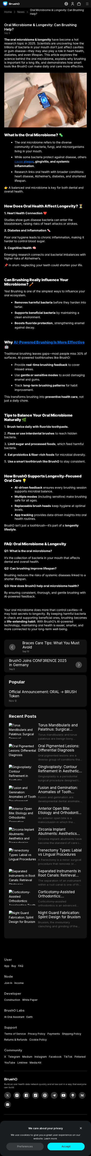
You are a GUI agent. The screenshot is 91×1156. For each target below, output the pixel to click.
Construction (12, 999)
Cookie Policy (38, 1039)
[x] (7, 1095)
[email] (7, 1104)
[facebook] (26, 1095)
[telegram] (54, 1095)
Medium (27, 1056)
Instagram (40, 1056)
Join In (8, 983)
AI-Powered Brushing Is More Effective (49, 342)
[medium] (82, 1095)
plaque (29, 161)
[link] (72, 1095)
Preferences (25, 1146)
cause (19, 161)
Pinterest (80, 1056)
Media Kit (35, 1062)
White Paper (29, 999)
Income (19, 983)
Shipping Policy (71, 1033)
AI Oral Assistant (14, 1016)
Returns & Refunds (15, 1039)
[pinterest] (44, 1095)
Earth (29, 1016)
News (21, 11)
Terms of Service (15, 1033)
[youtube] (63, 1095)
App (6, 966)
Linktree (22, 1062)
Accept (66, 1146)
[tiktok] (35, 1095)
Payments (53, 1033)
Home (8, 11)
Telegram (14, 1056)
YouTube (9, 1062)
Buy (13, 966)
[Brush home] (11, 3)
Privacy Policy (36, 1033)
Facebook (55, 1056)
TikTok (68, 1056)
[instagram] (17, 1095)
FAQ (20, 966)
